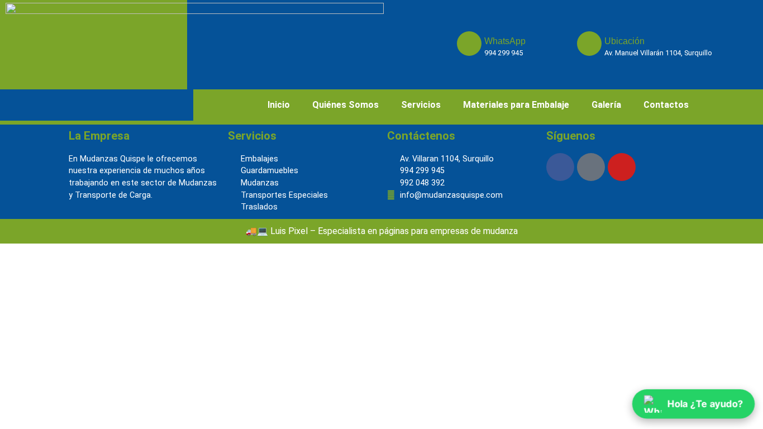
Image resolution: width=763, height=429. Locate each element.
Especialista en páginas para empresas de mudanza (418, 231)
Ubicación (624, 41)
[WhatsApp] (469, 43)
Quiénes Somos (345, 104)
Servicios (421, 104)
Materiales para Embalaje (516, 104)
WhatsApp (505, 41)
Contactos (666, 104)
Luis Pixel (289, 231)
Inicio (279, 104)
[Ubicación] (589, 43)
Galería (606, 104)
